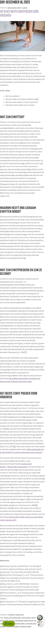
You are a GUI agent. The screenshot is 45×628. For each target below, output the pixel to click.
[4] (36, 505)
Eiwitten (11, 615)
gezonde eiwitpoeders (17, 623)
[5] (12, 508)
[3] (14, 446)
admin (25, 8)
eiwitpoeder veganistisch (24, 620)
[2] (7, 429)
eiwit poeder (26, 618)
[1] (1, 566)
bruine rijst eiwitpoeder (12, 618)
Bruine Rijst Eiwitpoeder (17, 467)
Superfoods (19, 615)
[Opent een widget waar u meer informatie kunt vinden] (8, 624)
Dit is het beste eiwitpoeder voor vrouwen (19, 13)
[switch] (40, 624)
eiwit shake (35, 618)
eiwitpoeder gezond (7, 620)
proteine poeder (25, 626)
